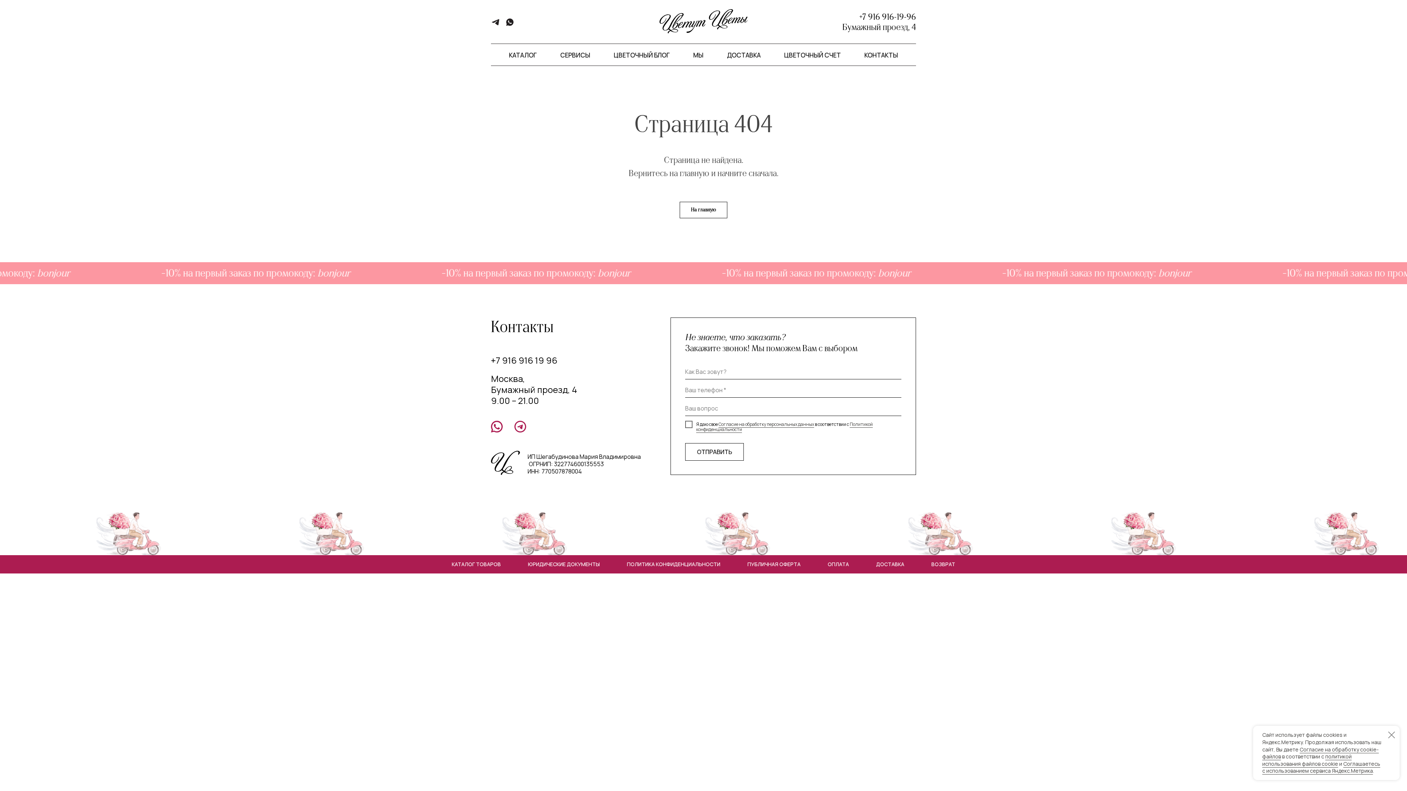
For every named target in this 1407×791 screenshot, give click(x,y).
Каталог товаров (476, 564)
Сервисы (575, 55)
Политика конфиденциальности (673, 564)
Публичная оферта (774, 564)
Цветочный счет (812, 55)
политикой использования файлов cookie (1307, 760)
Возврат (943, 564)
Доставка (744, 55)
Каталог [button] (523, 55)
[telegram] (495, 25)
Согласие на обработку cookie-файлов (1320, 753)
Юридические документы (564, 564)
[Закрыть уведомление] (1392, 735)
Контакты (881, 55)
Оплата (838, 564)
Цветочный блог (642, 55)
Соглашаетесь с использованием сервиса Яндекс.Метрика (1321, 767)
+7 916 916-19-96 (887, 17)
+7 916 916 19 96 (524, 360)
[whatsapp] (509, 25)
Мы (698, 55)
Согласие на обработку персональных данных (766, 424)
